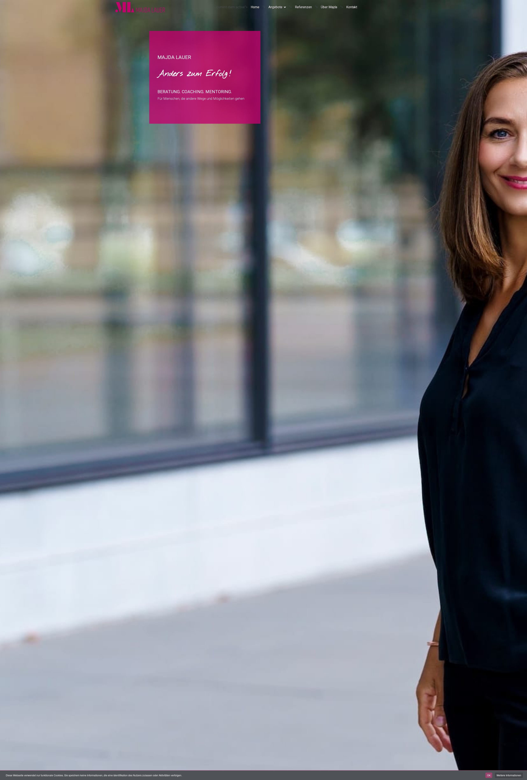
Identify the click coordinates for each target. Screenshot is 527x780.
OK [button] (489, 775)
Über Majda (329, 7)
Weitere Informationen (509, 775)
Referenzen (303, 7)
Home (255, 7)
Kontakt (351, 7)
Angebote (275, 7)
